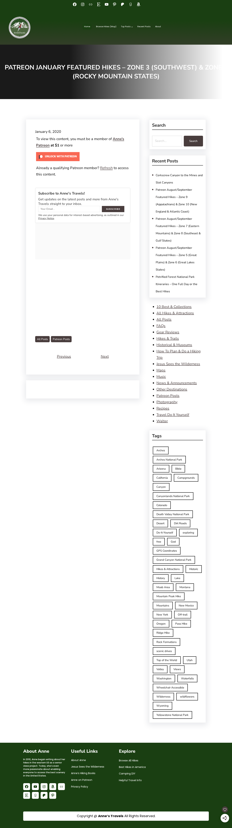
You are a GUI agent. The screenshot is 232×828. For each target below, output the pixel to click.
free (158, 541)
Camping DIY (127, 773)
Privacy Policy (79, 786)
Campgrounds (186, 478)
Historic (193, 569)
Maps (160, 370)
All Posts (42, 339)
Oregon (161, 623)
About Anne (78, 760)
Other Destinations (171, 389)
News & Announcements (176, 383)
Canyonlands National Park (173, 496)
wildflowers (187, 696)
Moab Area (163, 587)
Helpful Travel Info (130, 780)
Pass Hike (181, 623)
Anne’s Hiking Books (83, 773)
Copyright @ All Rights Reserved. (116, 816)
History (160, 578)
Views (177, 669)
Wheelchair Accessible (170, 687)
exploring (188, 532)
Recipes (162, 408)
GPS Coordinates (166, 551)
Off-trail (182, 614)
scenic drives (164, 651)
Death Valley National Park (172, 514)
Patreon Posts (61, 339)
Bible (178, 469)
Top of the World (166, 660)
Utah (190, 660)
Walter (162, 421)
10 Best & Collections (174, 306)
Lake (177, 578)
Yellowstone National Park (172, 715)
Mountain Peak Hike (168, 596)
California (162, 478)
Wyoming (162, 706)
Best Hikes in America (132, 767)
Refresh (106, 167)
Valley (160, 669)
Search (193, 141)
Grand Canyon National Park (173, 560)
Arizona (161, 469)
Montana (184, 587)
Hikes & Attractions (168, 569)
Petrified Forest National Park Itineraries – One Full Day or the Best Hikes (176, 284)
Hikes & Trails (167, 338)
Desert (160, 523)
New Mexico (186, 605)
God (173, 541)
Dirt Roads (180, 523)
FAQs (160, 325)
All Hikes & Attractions (175, 313)
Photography (166, 402)
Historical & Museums (174, 344)
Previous (64, 356)
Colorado (161, 505)
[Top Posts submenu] (132, 27)
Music (161, 376)
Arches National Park (169, 459)
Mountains (162, 605)
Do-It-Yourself (164, 532)
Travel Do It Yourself (172, 414)
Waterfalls (187, 678)
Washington (163, 678)
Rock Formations (166, 642)
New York (162, 614)
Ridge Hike (163, 633)
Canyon (161, 487)
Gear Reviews (167, 332)
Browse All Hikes (128, 760)
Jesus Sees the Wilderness (178, 363)
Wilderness (163, 696)
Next (105, 356)
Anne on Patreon (81, 780)
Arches (160, 450)
